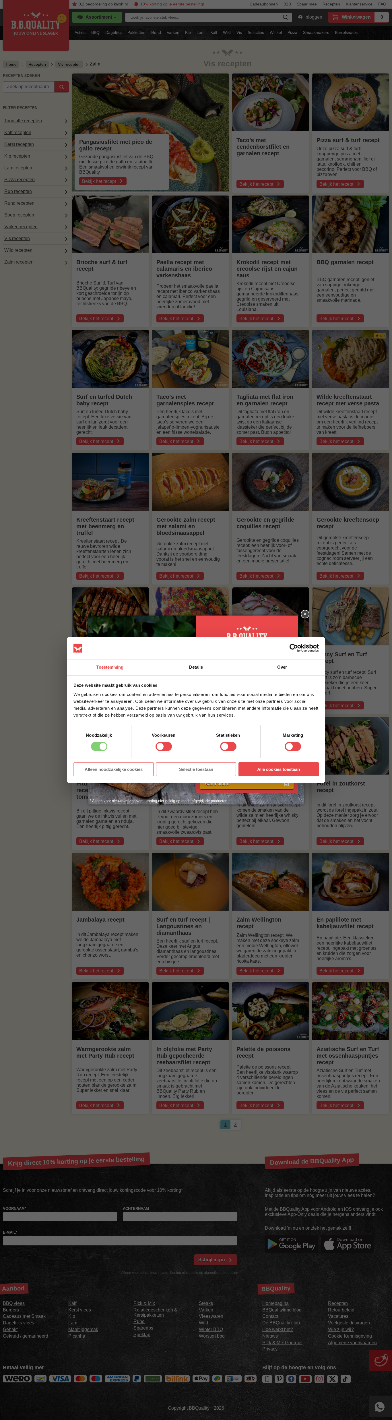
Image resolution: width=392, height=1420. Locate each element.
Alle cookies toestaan (278, 769)
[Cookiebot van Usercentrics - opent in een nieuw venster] (294, 648)
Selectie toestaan (196, 769)
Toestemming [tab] (109, 667)
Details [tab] (196, 667)
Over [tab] (282, 667)
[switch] (164, 746)
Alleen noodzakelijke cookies (114, 769)
